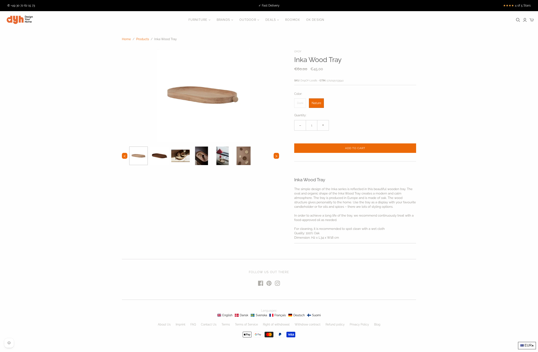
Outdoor (247, 19)
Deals (270, 19)
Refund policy (335, 324)
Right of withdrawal (276, 324)
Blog (377, 324)
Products (142, 39)
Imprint (180, 324)
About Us (164, 324)
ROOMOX (292, 19)
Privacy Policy (359, 324)
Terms (226, 324)
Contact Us (208, 324)
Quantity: (300, 115)
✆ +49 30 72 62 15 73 (21, 5)
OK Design (315, 19)
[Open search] (518, 20)
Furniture (198, 19)
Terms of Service (246, 324)
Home (126, 39)
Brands (223, 19)
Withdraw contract (307, 324)
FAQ (193, 324)
